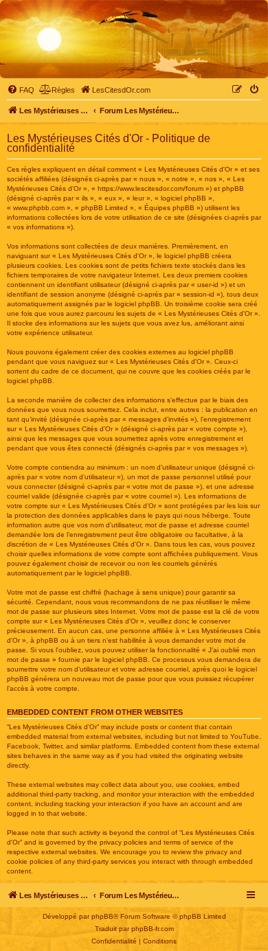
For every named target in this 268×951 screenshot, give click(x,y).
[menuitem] (20, 90)
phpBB (102, 916)
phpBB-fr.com (152, 928)
